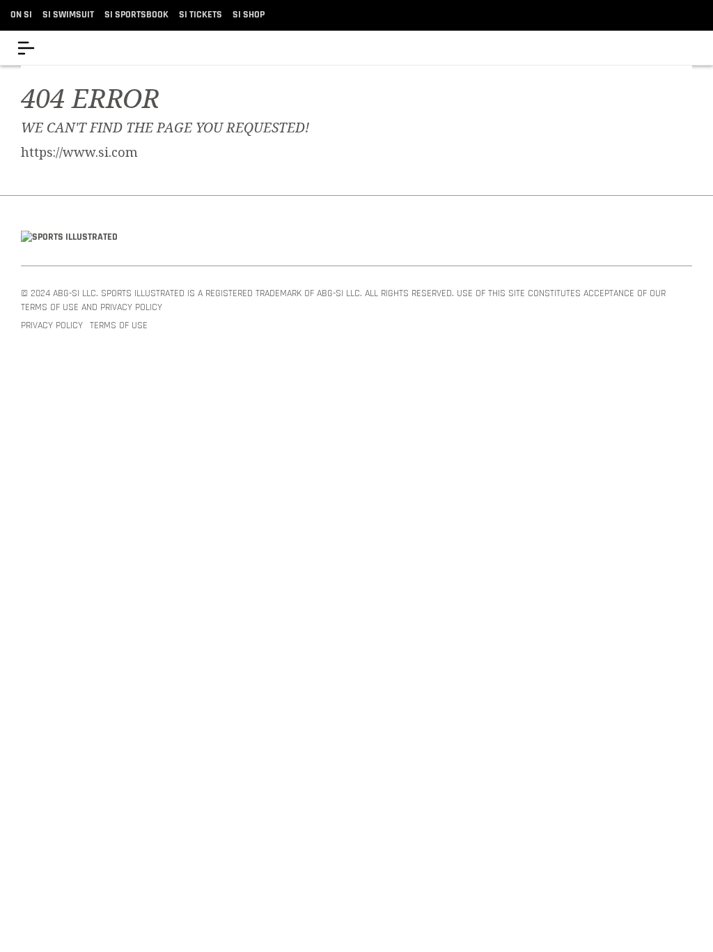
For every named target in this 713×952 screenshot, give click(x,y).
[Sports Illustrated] (69, 238)
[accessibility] (692, 48)
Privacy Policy (52, 326)
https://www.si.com (79, 153)
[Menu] (26, 48)
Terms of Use (119, 326)
